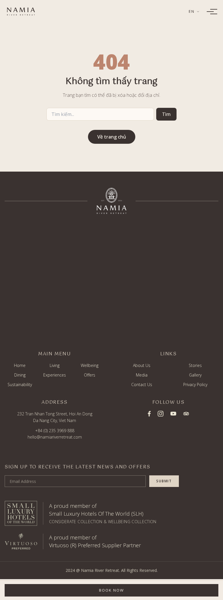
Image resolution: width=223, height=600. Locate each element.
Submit (164, 481)
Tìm (166, 114)
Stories (195, 365)
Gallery (195, 375)
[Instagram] (160, 414)
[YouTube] (173, 414)
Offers (89, 375)
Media (142, 375)
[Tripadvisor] (186, 413)
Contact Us (141, 384)
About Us (141, 365)
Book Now (111, 590)
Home (20, 365)
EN (192, 11)
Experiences (54, 375)
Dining (20, 375)
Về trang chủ (111, 137)
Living (55, 365)
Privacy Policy (195, 384)
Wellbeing (89, 365)
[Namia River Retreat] (21, 12)
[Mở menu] (210, 11)
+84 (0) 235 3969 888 (54, 430)
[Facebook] (149, 414)
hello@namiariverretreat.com (55, 437)
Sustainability (20, 384)
